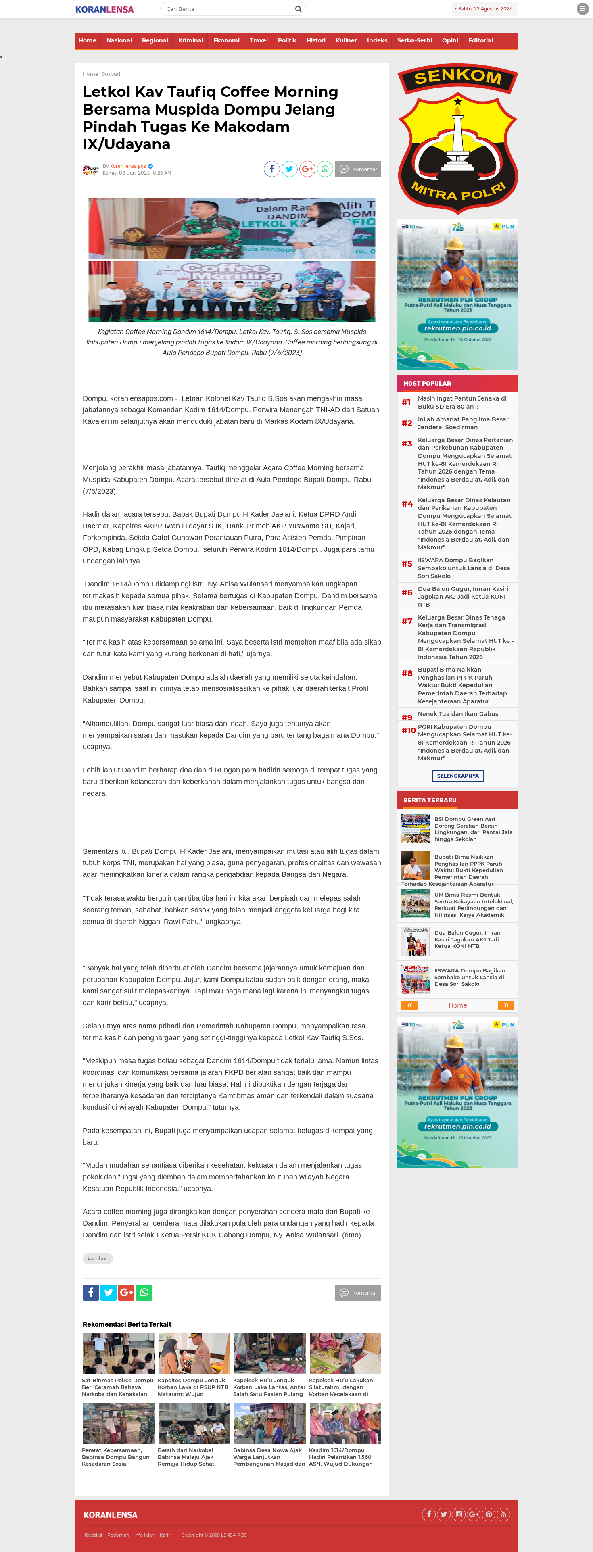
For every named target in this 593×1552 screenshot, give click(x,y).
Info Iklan (144, 1535)
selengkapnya (458, 776)
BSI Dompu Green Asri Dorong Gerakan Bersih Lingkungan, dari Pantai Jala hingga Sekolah (473, 829)
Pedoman (118, 1535)
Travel (259, 40)
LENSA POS (234, 1535)
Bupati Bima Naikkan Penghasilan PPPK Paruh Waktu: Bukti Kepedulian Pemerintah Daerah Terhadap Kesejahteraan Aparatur (462, 685)
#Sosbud (98, 1259)
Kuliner (346, 40)
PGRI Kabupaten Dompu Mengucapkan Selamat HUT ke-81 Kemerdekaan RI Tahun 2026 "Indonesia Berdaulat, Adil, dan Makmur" (465, 742)
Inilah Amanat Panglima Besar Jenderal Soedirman (463, 423)
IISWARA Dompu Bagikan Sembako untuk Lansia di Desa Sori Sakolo (464, 568)
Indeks (377, 40)
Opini (450, 40)
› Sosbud (109, 74)
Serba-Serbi (414, 40)
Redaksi (93, 1535)
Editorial (480, 40)
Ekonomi (226, 40)
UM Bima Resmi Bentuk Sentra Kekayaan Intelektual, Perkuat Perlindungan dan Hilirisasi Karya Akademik (473, 904)
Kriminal (190, 40)
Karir (165, 1535)
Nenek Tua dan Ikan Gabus (458, 714)
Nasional (119, 40)
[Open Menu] (583, 9)
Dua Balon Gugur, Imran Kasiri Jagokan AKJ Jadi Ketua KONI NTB (463, 596)
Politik (287, 40)
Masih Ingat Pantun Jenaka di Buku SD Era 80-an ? (462, 402)
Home (87, 40)
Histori (316, 40)
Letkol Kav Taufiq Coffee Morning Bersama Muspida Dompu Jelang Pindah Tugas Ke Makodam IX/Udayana (210, 118)
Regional (155, 40)
